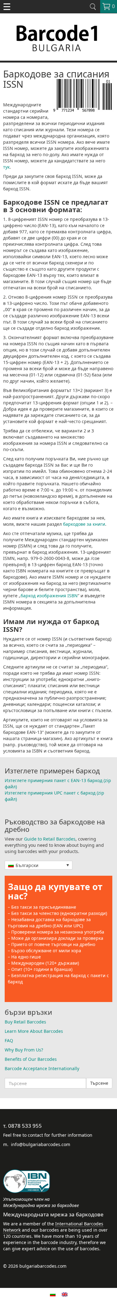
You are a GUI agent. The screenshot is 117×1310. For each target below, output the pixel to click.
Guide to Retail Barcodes (50, 839)
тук (6, 167)
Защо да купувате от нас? (55, 891)
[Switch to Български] (53, 1294)
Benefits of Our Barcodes (31, 1059)
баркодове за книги (84, 524)
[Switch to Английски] (65, 1294)
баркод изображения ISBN (49, 596)
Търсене (99, 1083)
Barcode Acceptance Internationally (42, 1068)
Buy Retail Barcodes (25, 1022)
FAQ (9, 1040)
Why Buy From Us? (24, 1050)
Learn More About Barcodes (34, 1031)
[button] (38, 865)
